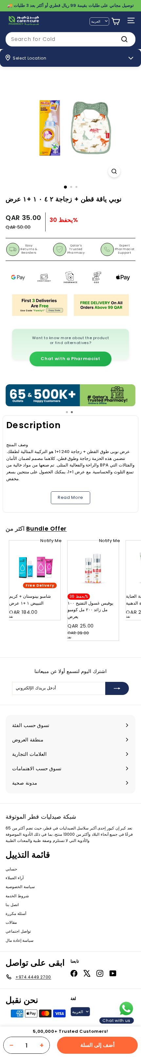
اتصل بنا (12, 904)
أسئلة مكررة (16, 913)
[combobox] (70, 39)
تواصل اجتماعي (18, 931)
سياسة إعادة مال (19, 940)
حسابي (11, 869)
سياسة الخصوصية (20, 886)
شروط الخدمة (17, 896)
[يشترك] (117, 688)
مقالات (11, 922)
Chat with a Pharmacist (70, 358)
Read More (70, 497)
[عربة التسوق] (115, 21)
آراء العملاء (15, 878)
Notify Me (51, 541)
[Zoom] (114, 171)
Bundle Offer (46, 529)
